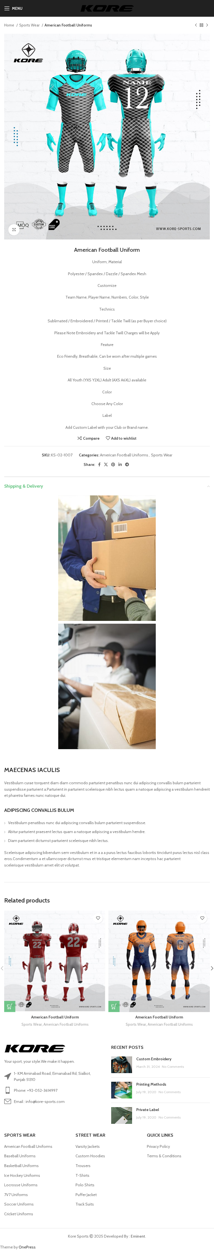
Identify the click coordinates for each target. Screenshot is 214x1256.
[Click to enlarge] (14, 229)
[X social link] (106, 464)
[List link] (53, 1090)
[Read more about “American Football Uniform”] (9, 1006)
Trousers (83, 1165)
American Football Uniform (55, 1017)
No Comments (173, 1066)
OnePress (27, 1247)
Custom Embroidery (153, 1058)
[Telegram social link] (127, 464)
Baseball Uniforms (20, 1155)
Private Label (147, 1109)
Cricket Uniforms (18, 1213)
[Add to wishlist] (98, 918)
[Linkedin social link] (120, 464)
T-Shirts (82, 1175)
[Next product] (207, 25)
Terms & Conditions (164, 1155)
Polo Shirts (85, 1184)
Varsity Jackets (88, 1146)
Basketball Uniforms (21, 1165)
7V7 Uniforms (16, 1194)
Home (9, 25)
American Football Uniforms (68, 25)
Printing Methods (151, 1084)
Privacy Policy (158, 1146)
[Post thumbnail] (121, 1064)
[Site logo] (107, 7)
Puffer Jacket (86, 1194)
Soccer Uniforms (19, 1204)
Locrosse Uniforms (21, 1184)
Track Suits (85, 1204)
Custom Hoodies (90, 1155)
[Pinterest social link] (113, 464)
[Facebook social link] (99, 464)
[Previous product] (196, 25)
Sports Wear (29, 25)
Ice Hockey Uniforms (22, 1175)
